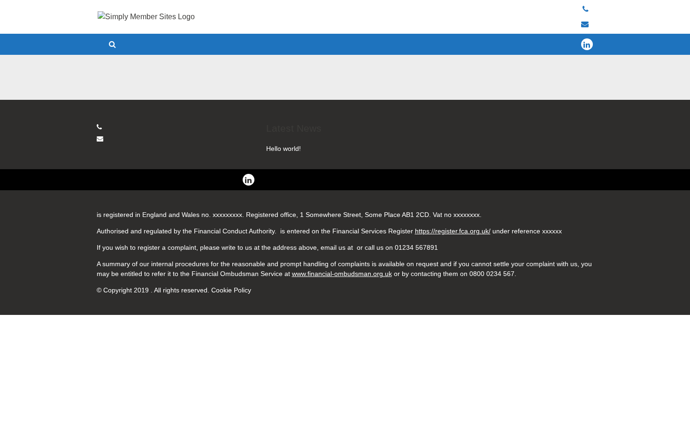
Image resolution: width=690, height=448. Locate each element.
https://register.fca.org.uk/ (453, 231)
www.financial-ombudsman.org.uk (342, 273)
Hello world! (283, 148)
